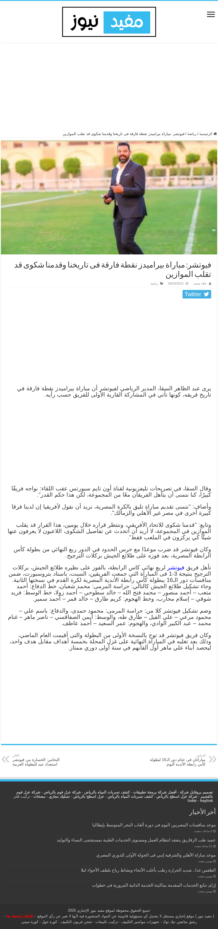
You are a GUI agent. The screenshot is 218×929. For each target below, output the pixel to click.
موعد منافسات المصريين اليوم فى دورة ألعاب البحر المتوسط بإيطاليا (154, 824)
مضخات (39, 796)
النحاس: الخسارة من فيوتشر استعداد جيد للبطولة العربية (36, 760)
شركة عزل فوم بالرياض (62, 792)
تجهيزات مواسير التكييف (140, 922)
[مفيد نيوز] (109, 21)
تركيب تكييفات (106, 922)
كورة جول (49, 922)
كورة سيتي (29, 922)
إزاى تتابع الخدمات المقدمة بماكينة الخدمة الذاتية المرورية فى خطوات (154, 885)
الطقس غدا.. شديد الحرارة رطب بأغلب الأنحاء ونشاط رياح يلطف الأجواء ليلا (148, 870)
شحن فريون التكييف (76, 922)
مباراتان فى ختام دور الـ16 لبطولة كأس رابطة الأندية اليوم (178, 760)
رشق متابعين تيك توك (180, 922)
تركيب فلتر (21, 796)
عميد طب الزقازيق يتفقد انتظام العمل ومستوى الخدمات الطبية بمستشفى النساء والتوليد (136, 839)
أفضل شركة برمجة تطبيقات (155, 792)
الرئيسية (206, 134)
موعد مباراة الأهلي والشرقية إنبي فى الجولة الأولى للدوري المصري (156, 855)
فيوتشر (176, 567)
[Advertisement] (109, 89)
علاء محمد (200, 283)
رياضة (191, 134)
